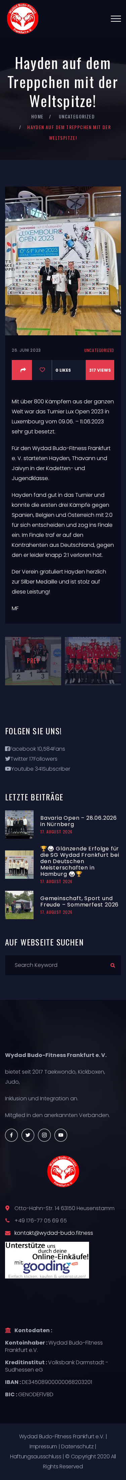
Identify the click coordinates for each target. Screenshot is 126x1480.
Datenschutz (77, 1446)
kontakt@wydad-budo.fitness (53, 1233)
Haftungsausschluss (35, 1456)
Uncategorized (77, 116)
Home (37, 116)
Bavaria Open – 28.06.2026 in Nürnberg (78, 821)
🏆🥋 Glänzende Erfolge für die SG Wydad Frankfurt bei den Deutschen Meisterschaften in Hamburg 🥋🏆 (79, 861)
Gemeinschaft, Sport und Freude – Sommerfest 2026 (79, 901)
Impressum (43, 1446)
